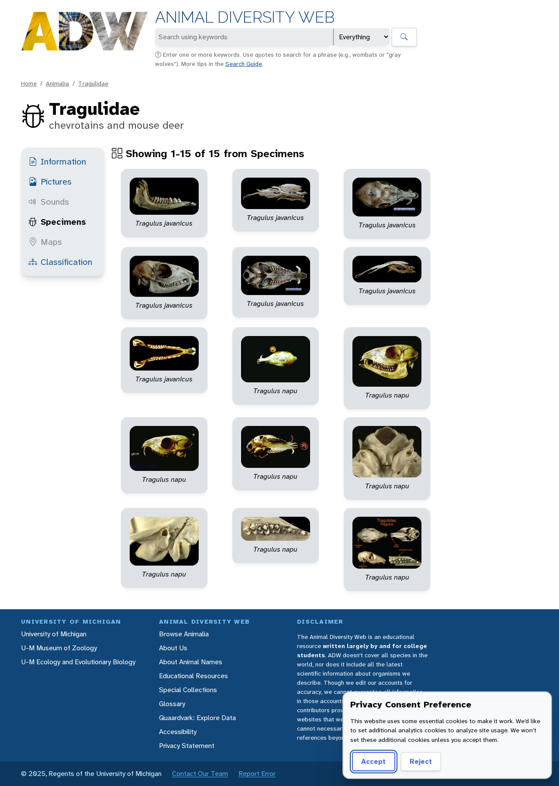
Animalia (57, 83)
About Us (173, 647)
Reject (421, 761)
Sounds (55, 201)
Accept (373, 761)
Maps (51, 241)
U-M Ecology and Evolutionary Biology (78, 661)
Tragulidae (93, 83)
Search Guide (243, 64)
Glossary (172, 703)
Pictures (56, 181)
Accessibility (178, 731)
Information (63, 161)
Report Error (257, 773)
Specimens (63, 221)
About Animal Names (190, 661)
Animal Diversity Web (245, 17)
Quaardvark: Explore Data (197, 717)
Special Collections (188, 689)
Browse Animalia (184, 633)
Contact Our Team (200, 773)
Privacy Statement (186, 745)
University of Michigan (53, 633)
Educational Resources (193, 675)
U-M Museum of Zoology (59, 647)
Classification (66, 262)
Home (29, 83)
